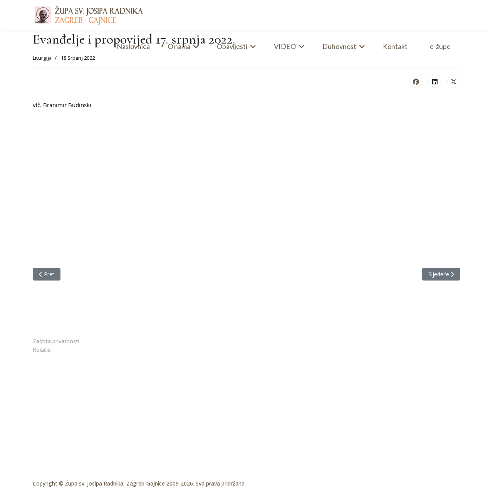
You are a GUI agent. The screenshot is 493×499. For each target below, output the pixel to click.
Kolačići (42, 349)
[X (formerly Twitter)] (453, 81)
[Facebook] (416, 81)
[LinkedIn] (434, 81)
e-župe (440, 46)
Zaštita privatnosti (56, 341)
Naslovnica (133, 46)
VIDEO (285, 46)
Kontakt (395, 46)
